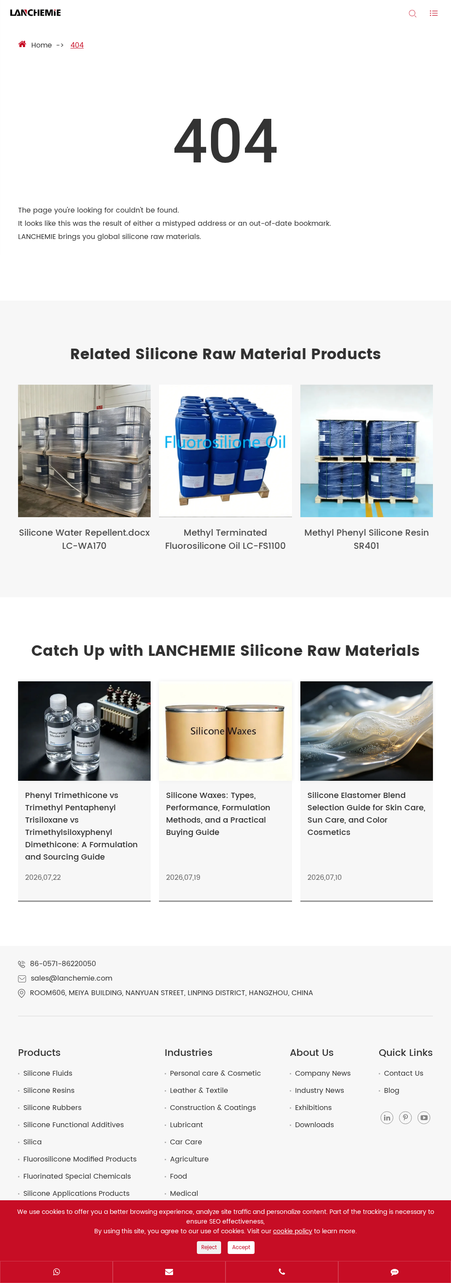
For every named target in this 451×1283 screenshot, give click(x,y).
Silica (32, 1142)
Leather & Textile (199, 1090)
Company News (323, 1073)
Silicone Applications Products (76, 1193)
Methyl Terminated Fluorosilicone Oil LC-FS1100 (225, 540)
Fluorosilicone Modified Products (80, 1159)
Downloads (314, 1125)
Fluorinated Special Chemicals (77, 1176)
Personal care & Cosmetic (215, 1073)
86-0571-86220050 (63, 964)
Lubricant (186, 1125)
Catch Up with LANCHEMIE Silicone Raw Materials (225, 651)
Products (39, 1053)
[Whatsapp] (56, 1273)
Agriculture (189, 1159)
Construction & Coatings (213, 1108)
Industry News (319, 1090)
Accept (241, 1247)
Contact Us (403, 1073)
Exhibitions (313, 1108)
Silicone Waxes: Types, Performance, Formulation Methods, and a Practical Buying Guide (218, 814)
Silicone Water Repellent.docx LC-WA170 (84, 540)
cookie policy (292, 1231)
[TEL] (282, 1273)
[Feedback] (395, 1273)
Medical (184, 1193)
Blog (391, 1090)
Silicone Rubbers (52, 1108)
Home (41, 45)
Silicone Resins (48, 1090)
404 (77, 45)
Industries (189, 1053)
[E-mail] (169, 1273)
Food (178, 1176)
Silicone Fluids (47, 1073)
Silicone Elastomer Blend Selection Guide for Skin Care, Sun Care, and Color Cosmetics (366, 814)
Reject (209, 1247)
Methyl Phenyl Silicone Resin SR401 (366, 540)
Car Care (186, 1142)
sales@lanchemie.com (71, 979)
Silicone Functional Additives (73, 1125)
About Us (312, 1053)
